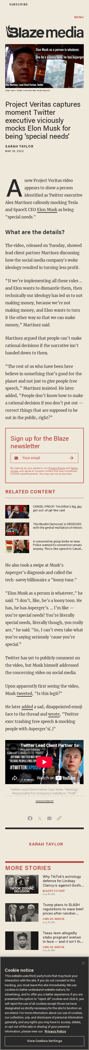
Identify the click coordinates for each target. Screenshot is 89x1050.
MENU (79, 17)
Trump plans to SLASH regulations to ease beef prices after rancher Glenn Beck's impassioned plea (63, 909)
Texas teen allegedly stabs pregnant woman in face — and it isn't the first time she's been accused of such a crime (63, 938)
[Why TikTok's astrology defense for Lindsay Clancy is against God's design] (21, 883)
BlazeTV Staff (54, 891)
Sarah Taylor (19, 146)
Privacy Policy (56, 468)
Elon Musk (47, 209)
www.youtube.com (45, 801)
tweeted (24, 693)
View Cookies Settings (44, 1041)
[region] (44, 1003)
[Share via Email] (49, 818)
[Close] (83, 963)
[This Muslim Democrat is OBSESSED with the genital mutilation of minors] (17, 528)
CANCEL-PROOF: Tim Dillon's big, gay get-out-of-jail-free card (57, 508)
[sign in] (3, 4)
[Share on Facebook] (30, 818)
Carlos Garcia (54, 919)
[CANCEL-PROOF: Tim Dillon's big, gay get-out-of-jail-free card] (17, 511)
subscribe (18, 4)
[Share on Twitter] (39, 818)
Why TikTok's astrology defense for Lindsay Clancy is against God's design (62, 881)
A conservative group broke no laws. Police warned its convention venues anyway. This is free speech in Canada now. (57, 545)
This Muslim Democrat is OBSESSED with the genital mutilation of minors (57, 526)
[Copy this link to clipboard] (59, 818)
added (27, 706)
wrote (54, 714)
